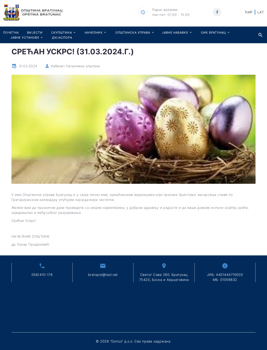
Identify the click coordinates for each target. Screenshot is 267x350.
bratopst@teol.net (103, 275)
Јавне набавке (175, 32)
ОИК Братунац (213, 32)
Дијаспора (62, 37)
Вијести (35, 32)
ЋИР (248, 12)
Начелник (94, 32)
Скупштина (61, 32)
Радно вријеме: (165, 10)
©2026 (133, 341)
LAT (260, 12)
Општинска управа (132, 32)
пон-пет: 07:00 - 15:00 (171, 15)
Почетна (11, 32)
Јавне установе (24, 37)
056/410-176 (42, 275)
